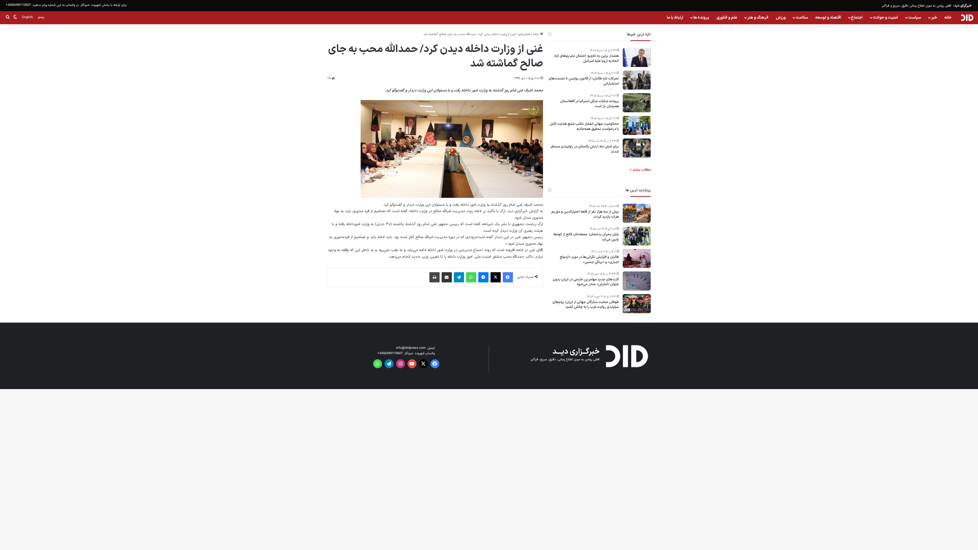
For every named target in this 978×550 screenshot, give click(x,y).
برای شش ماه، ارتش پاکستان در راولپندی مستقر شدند (584, 149)
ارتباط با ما (675, 18)
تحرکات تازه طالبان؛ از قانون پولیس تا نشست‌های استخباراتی (584, 81)
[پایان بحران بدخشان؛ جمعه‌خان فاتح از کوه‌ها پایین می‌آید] (637, 235)
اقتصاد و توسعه (828, 18)
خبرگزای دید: (962, 5)
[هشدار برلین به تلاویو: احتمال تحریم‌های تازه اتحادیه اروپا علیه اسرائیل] (637, 57)
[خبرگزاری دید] (967, 17)
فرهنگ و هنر (757, 18)
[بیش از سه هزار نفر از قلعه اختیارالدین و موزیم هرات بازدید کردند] (637, 213)
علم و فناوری (726, 18)
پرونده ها (701, 18)
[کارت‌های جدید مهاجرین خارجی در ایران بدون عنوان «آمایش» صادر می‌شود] (637, 281)
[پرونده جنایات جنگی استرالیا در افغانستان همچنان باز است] (637, 102)
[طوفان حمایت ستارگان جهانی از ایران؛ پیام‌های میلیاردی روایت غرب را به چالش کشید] (637, 303)
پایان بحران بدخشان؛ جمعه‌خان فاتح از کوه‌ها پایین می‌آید (586, 237)
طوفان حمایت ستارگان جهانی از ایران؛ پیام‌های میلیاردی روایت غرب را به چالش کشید (585, 305)
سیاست (914, 18)
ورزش (781, 18)
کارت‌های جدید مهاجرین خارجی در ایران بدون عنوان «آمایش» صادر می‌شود (586, 282)
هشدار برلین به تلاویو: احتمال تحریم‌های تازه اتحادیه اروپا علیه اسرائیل (586, 58)
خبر (934, 18)
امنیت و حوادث (885, 18)
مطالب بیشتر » (640, 169)
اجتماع (857, 18)
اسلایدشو (524, 34)
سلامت (802, 18)
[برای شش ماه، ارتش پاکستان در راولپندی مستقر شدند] (637, 148)
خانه (948, 18)
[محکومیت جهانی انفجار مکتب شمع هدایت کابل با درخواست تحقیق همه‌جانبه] (637, 125)
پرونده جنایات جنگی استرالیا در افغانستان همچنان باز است (589, 104)
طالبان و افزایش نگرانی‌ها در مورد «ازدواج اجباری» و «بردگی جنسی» (589, 260)
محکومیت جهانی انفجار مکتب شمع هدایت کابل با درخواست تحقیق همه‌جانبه (584, 126)
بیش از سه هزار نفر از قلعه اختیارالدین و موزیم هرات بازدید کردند (585, 214)
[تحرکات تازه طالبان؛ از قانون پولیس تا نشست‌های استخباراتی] (637, 80)
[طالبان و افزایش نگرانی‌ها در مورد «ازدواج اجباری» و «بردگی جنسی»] (637, 258)
